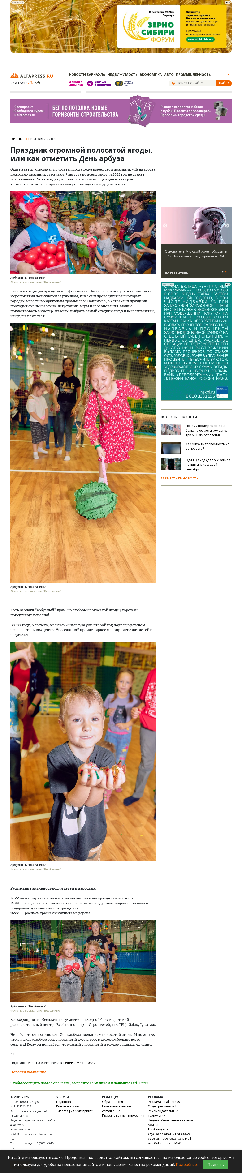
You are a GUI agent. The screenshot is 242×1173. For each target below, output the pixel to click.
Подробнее (186, 1164)
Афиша (153, 1124)
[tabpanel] (196, 244)
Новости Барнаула (87, 74)
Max (91, 1063)
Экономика (151, 74)
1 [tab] (223, 272)
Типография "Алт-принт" (74, 1111)
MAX (177, 1143)
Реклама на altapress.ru (166, 1102)
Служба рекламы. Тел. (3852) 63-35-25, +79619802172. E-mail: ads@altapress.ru (170, 1138)
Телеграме (72, 1063)
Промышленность (193, 74)
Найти (224, 83)
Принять (215, 1164)
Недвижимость (123, 74)
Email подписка (159, 1129)
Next (227, 225)
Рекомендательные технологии (163, 1113)
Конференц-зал (68, 1106)
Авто (169, 74)
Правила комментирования (123, 1115)
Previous (165, 225)
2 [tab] (226, 272)
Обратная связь (114, 1102)
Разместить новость (180, 478)
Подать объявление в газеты (170, 1120)
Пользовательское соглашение (116, 1108)
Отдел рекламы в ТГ (163, 1106)
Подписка (63, 1102)
